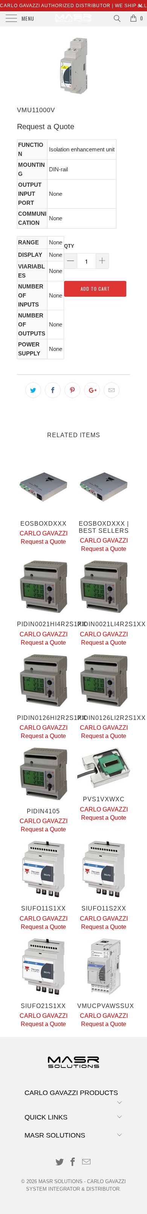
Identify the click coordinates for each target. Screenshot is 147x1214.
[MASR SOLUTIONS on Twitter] (59, 1163)
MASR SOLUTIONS (60, 1181)
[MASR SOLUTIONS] (73, 18)
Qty (69, 246)
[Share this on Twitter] (33, 390)
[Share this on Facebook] (53, 390)
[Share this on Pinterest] (72, 390)
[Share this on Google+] (92, 390)
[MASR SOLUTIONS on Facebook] (73, 1163)
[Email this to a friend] (111, 390)
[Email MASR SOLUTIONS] (86, 1163)
